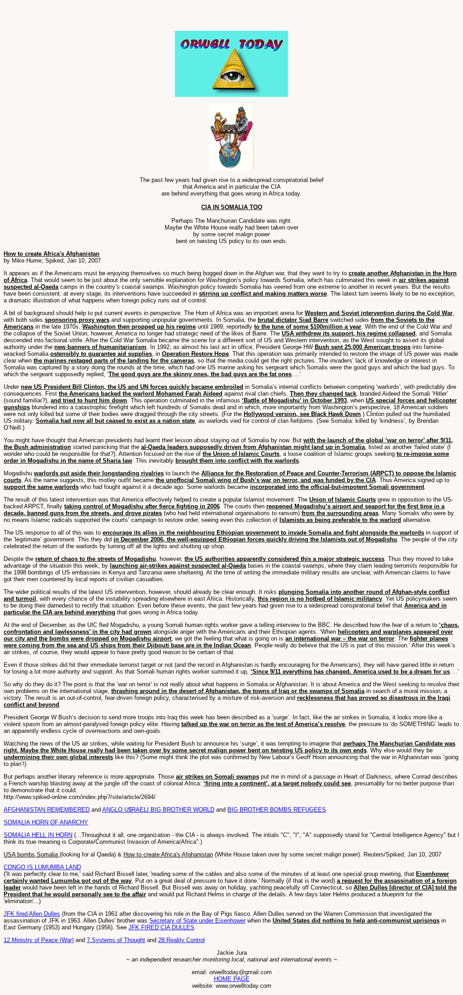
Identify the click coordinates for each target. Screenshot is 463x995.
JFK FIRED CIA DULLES (161, 927)
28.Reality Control (181, 940)
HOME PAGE (232, 979)
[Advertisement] (109, 17)
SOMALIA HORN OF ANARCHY (46, 822)
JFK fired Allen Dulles (32, 913)
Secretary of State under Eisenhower (197, 920)
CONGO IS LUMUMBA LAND (42, 867)
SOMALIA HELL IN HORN (38, 835)
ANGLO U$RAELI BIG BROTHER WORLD (158, 809)
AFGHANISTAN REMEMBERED (47, 809)
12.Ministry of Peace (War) (39, 940)
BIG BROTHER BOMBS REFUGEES (276, 809)
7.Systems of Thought (116, 940)
